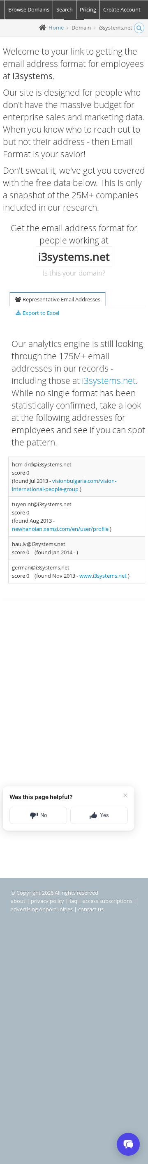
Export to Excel (40, 313)
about (18, 901)
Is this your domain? (74, 273)
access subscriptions (107, 901)
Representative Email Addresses (60, 299)
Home (56, 27)
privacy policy (47, 901)
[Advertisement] (74, 693)
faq (73, 901)
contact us (91, 909)
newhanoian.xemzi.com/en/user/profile (61, 529)
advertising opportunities (42, 909)
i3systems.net (109, 380)
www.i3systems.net (103, 575)
